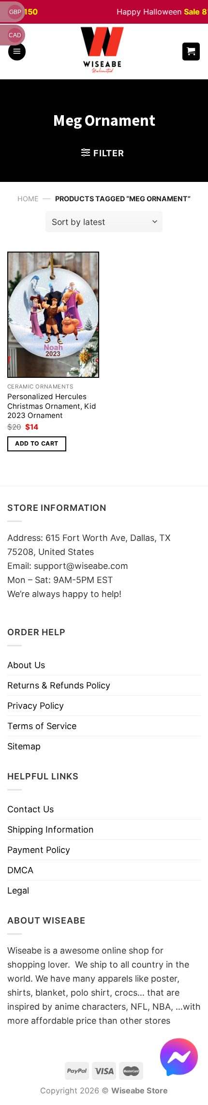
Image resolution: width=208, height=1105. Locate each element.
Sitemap (24, 746)
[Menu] (17, 51)
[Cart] (191, 51)
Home (28, 198)
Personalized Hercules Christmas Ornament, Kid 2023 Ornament (51, 406)
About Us (26, 665)
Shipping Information (50, 829)
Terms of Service (41, 726)
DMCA (20, 870)
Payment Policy (38, 850)
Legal (18, 890)
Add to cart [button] (36, 443)
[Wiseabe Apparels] (103, 51)
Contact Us (30, 809)
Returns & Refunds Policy (58, 685)
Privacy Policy (35, 706)
